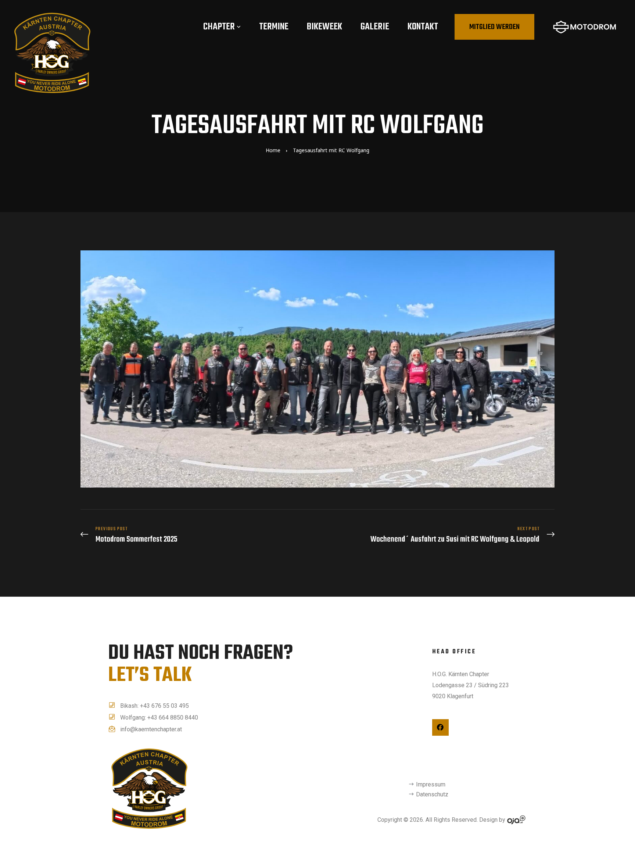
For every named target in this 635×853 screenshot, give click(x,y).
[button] (494, 27)
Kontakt (423, 27)
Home (273, 150)
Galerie (374, 27)
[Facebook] (440, 727)
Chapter (219, 27)
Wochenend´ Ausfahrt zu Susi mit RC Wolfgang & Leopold (438, 535)
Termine (273, 27)
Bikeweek (324, 27)
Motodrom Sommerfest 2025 (197, 535)
